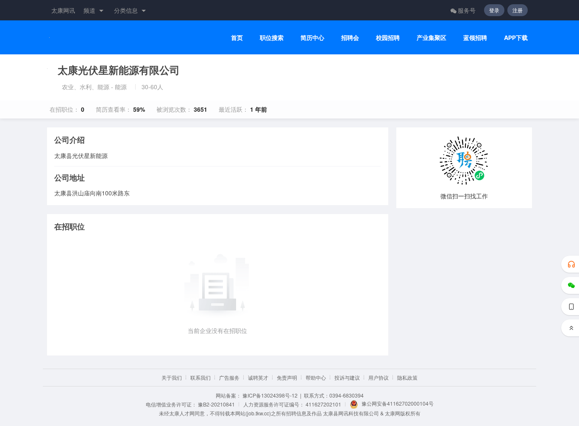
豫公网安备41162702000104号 (398, 403)
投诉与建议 (347, 377)
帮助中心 (316, 377)
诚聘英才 (258, 377)
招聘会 (350, 37)
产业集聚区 (431, 37)
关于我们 (171, 377)
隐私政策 (407, 377)
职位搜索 (272, 37)
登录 (494, 10)
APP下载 (516, 37)
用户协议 (378, 377)
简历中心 (312, 37)
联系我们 (200, 377)
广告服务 (229, 377)
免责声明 (287, 377)
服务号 (467, 10)
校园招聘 (388, 37)
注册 (517, 10)
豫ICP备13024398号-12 (270, 395)
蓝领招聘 (475, 37)
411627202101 (323, 404)
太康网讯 (63, 10)
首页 (237, 37)
